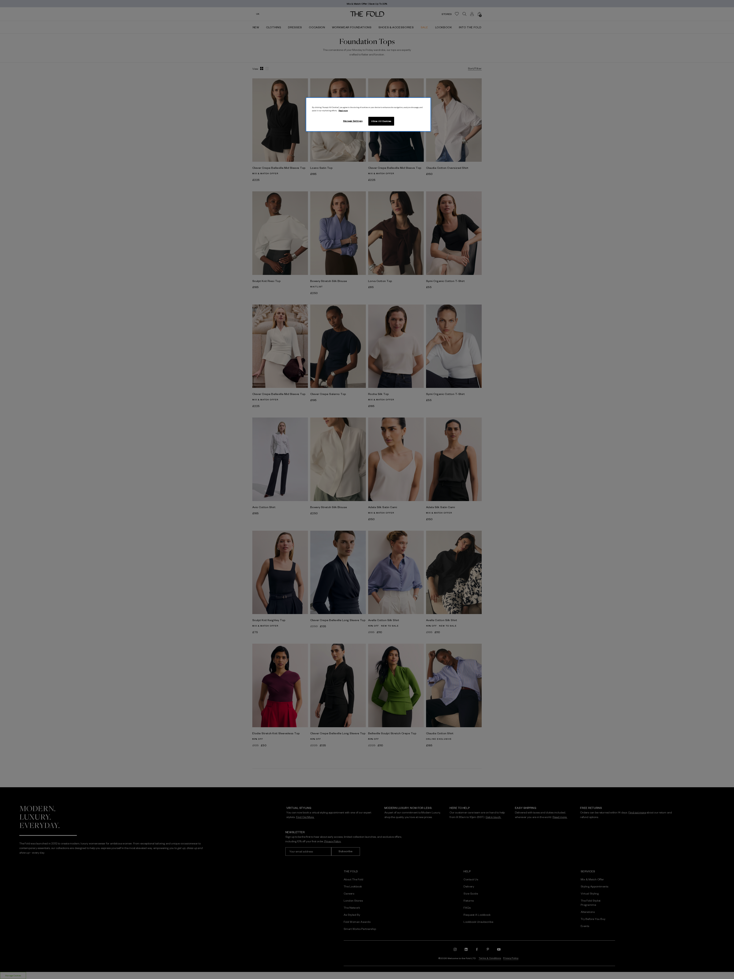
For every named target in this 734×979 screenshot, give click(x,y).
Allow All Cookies (381, 121)
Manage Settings (353, 120)
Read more (343, 110)
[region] (368, 114)
